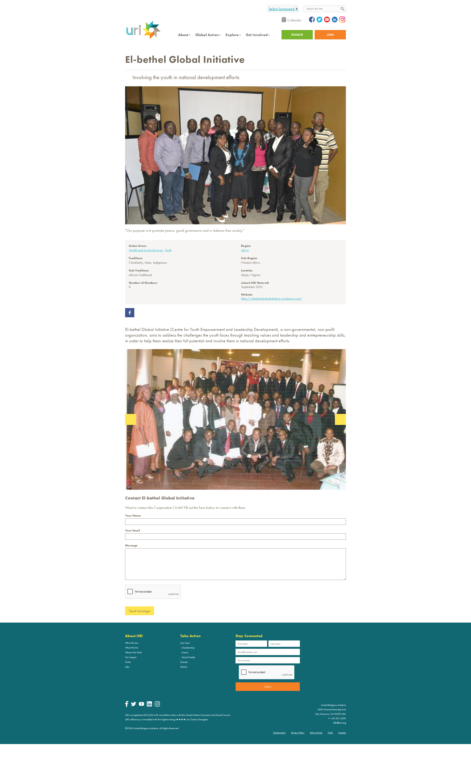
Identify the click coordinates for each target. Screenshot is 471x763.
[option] (235, 419)
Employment (279, 732)
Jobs (127, 666)
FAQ (330, 732)
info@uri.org (339, 722)
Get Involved (257, 34)
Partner (183, 666)
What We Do (131, 647)
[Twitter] (133, 705)
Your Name (133, 516)
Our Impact (130, 657)
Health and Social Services (146, 250)
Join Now (185, 642)
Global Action (207, 34)
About (183, 34)
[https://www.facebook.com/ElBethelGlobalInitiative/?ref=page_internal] (129, 316)
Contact (342, 732)
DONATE (297, 35)
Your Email (132, 530)
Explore (232, 34)
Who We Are (131, 642)
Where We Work (133, 652)
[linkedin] (149, 705)
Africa (245, 250)
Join (330, 35)
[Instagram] (157, 705)
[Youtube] (141, 705)
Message (131, 545)
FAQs (128, 662)
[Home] (143, 38)
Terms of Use (316, 732)
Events (185, 652)
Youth (168, 250)
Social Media (188, 657)
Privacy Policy (297, 732)
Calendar (294, 20)
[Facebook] (126, 706)
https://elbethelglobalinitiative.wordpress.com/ (271, 298)
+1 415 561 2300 (337, 718)
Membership (188, 647)
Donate (184, 662)
